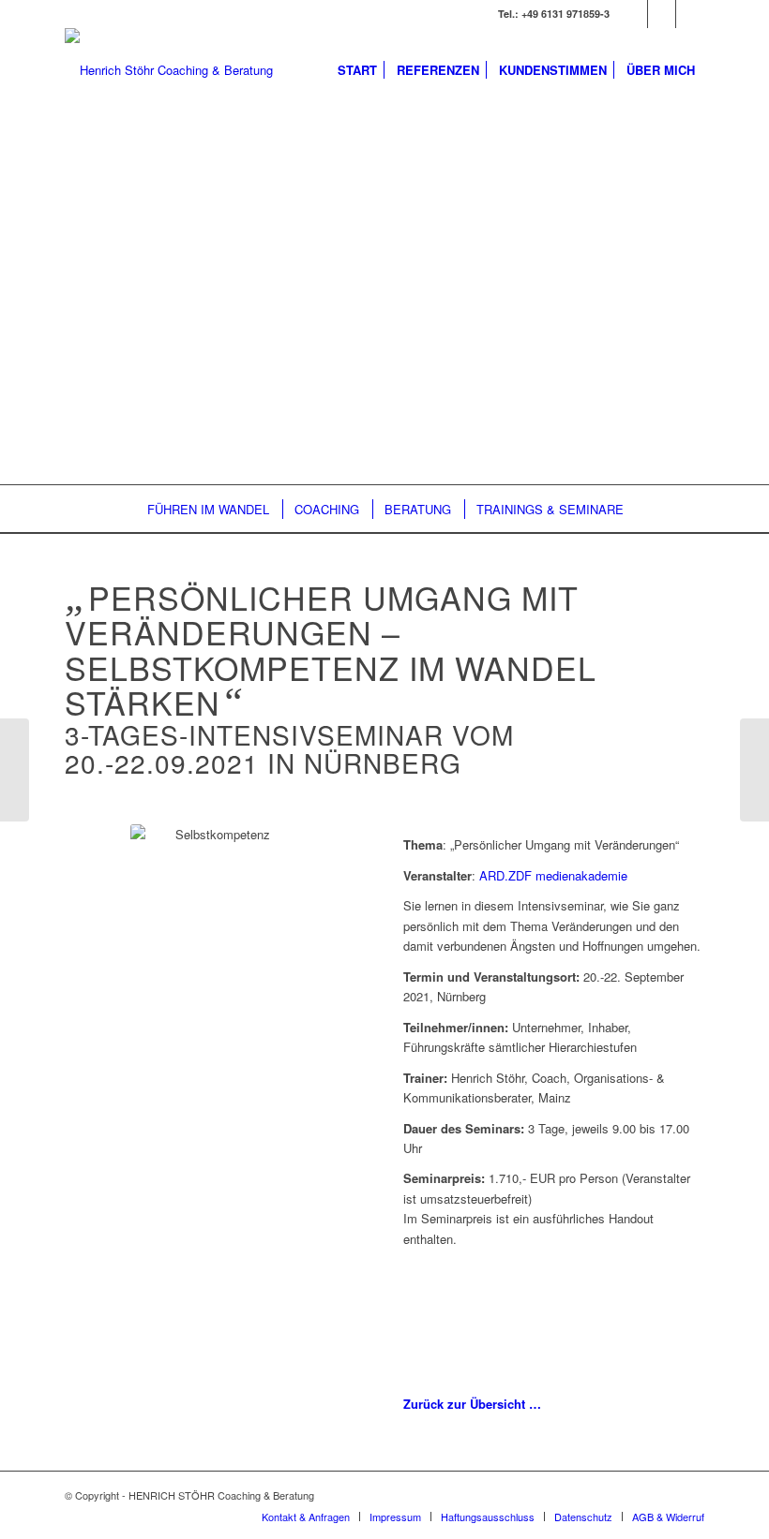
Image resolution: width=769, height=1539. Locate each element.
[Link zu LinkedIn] (661, 14)
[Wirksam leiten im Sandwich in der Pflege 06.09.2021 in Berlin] (754, 769)
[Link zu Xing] (633, 14)
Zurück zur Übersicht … (472, 1404)
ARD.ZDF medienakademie (553, 875)
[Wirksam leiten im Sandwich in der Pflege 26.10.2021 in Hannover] (14, 769)
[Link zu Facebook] (690, 14)
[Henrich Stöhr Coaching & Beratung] (169, 70)
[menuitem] (357, 70)
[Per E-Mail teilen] (553, 1334)
